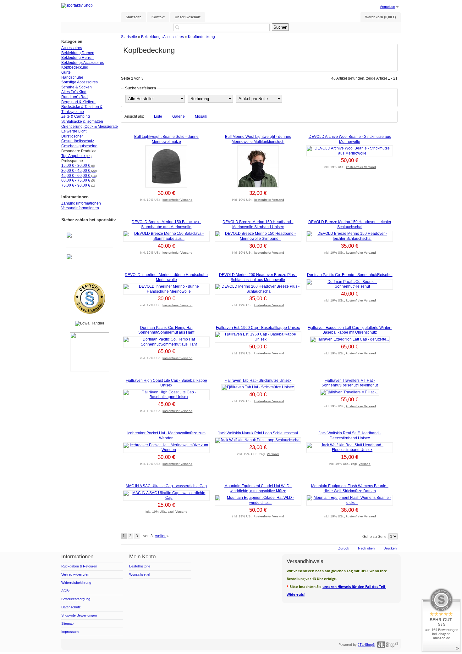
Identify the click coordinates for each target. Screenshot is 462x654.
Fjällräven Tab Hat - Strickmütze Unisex (257, 380)
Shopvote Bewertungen (79, 615)
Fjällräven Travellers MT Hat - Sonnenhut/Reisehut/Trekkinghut (350, 383)
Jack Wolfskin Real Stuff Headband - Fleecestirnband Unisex (350, 435)
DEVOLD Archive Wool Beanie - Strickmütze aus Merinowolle (350, 139)
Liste (158, 116)
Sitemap (67, 623)
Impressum (70, 632)
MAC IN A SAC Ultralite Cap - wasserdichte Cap (166, 486)
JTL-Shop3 (366, 644)
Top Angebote (76, 156)
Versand (273, 454)
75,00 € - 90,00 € (78, 185)
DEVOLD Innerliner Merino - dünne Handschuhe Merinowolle (166, 277)
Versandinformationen (80, 208)
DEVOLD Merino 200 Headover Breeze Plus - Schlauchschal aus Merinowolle (258, 277)
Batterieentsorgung (75, 599)
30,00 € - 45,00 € (79, 170)
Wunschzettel (139, 574)
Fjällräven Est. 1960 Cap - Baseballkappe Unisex (258, 327)
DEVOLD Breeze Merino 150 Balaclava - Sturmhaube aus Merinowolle (166, 224)
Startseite (129, 37)
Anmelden (387, 6)
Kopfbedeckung (201, 37)
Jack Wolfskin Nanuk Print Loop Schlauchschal (258, 433)
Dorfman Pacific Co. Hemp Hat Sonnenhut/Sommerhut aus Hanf (166, 330)
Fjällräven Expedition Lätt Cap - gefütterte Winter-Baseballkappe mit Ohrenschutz (350, 330)
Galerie (178, 116)
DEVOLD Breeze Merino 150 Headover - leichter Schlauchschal (349, 224)
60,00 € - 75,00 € (78, 180)
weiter (160, 536)
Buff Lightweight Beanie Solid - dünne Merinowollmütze (166, 139)
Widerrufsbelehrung (76, 582)
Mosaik (201, 116)
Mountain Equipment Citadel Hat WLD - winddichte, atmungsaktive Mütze (258, 488)
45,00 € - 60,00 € (79, 175)
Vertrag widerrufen (75, 574)
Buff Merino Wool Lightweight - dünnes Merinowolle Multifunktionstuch (258, 139)
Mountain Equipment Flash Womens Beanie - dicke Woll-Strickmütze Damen (349, 488)
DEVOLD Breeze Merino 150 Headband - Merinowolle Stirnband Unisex (258, 224)
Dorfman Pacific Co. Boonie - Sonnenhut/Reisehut (350, 275)
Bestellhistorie (139, 566)
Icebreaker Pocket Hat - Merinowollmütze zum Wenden (166, 435)
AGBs (65, 591)
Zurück (343, 548)
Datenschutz (71, 607)
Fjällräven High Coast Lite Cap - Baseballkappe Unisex (166, 383)
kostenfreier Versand (177, 199)
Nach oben (366, 548)
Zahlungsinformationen (81, 203)
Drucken (390, 548)
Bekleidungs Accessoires (162, 37)
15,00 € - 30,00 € (78, 165)
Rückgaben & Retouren (79, 566)
